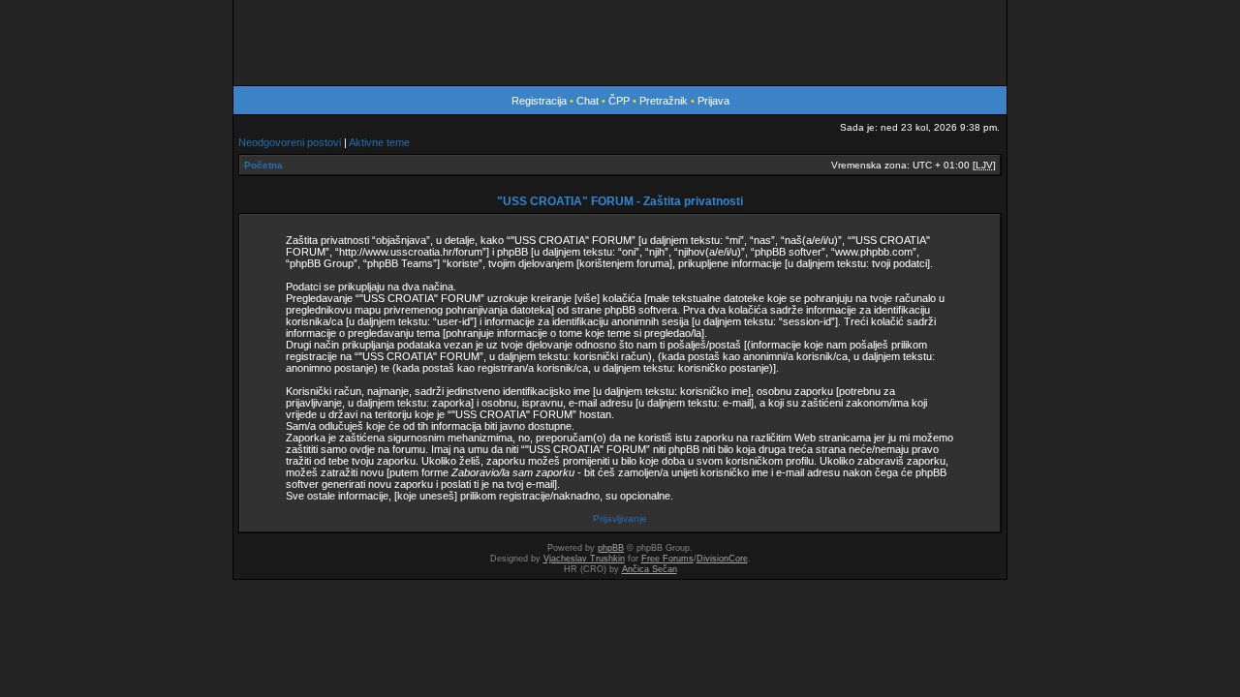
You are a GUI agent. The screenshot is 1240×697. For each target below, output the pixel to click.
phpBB (611, 548)
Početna (263, 165)
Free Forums (667, 558)
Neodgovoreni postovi (289, 142)
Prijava (713, 100)
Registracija (539, 100)
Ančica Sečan (649, 569)
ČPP (619, 100)
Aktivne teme (379, 142)
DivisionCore (722, 558)
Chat (589, 100)
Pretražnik (663, 100)
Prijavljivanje (620, 518)
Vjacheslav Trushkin (584, 558)
